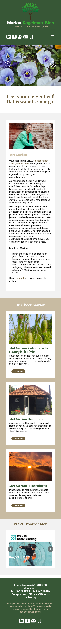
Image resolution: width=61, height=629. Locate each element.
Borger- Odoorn (21, 557)
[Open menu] (53, 28)
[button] (7, 64)
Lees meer (18, 371)
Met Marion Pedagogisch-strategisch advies (28, 350)
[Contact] (20, 37)
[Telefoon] (31, 37)
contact (20, 278)
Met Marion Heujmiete (26, 419)
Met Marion (18, 155)
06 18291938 (23, 591)
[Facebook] (14, 37)
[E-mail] (25, 37)
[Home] (30, 15)
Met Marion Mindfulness (28, 486)
